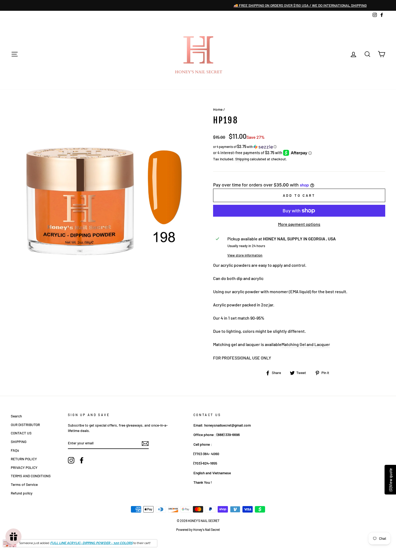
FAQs (15, 450)
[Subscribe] (145, 443)
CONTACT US (21, 433)
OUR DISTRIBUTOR (25, 424)
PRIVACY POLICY (24, 467)
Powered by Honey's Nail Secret (198, 529)
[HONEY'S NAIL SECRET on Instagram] (71, 460)
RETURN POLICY (24, 458)
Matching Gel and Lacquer (306, 344)
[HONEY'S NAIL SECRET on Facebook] (81, 460)
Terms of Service (24, 484)
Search (16, 416)
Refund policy (21, 493)
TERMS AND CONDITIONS (31, 475)
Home (218, 109)
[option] (198, 5)
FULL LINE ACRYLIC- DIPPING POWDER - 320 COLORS (91, 543)
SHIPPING (18, 441)
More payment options (299, 224)
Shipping (242, 159)
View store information (244, 255)
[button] (299, 146)
